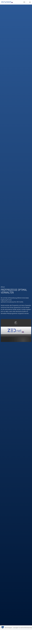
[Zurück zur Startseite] (7, 2)
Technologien (8, 627)
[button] (30, 2)
